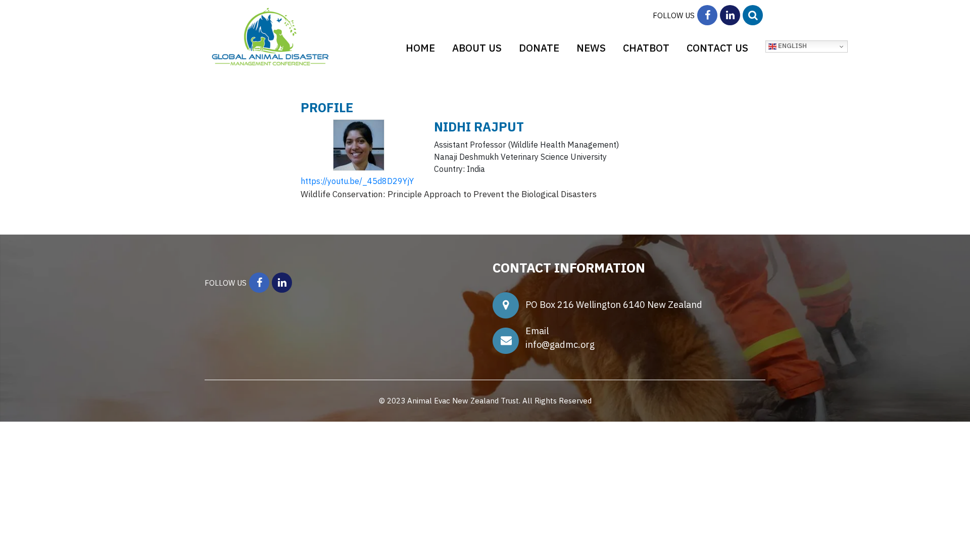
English (792, 45)
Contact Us (717, 48)
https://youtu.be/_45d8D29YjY (357, 181)
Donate (539, 48)
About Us (477, 48)
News (591, 48)
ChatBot (646, 48)
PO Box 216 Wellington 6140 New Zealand (615, 304)
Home (420, 48)
